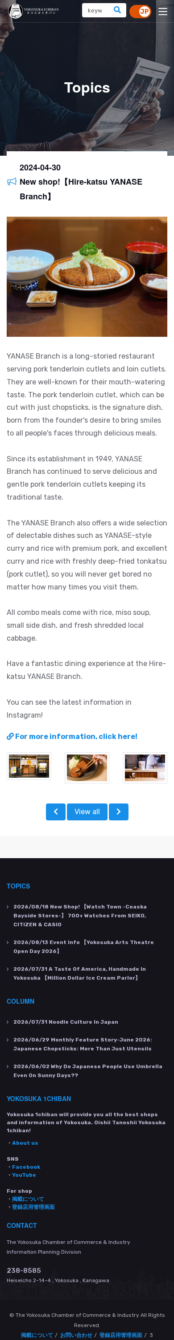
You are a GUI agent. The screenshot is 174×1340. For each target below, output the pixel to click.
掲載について (28, 1199)
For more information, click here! (75, 736)
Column (20, 1001)
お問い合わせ (76, 1335)
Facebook (26, 1167)
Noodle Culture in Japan (65, 1022)
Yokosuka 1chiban (39, 1098)
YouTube (24, 1175)
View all (87, 811)
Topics (18, 885)
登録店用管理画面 (33, 1207)
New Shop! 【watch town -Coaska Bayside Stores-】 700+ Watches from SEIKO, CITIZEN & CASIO (80, 916)
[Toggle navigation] (162, 12)
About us (25, 1143)
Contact (22, 1225)
